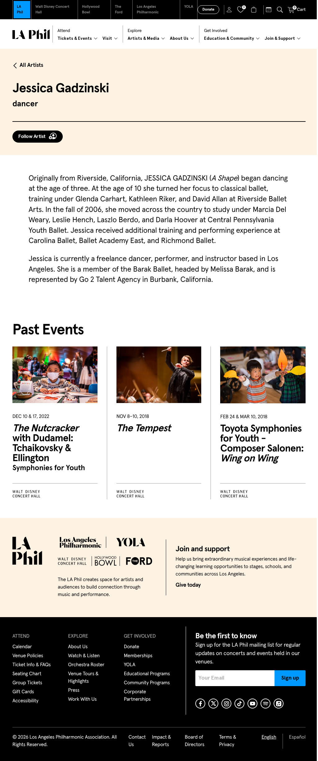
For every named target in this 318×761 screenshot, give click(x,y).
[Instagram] (226, 703)
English (268, 737)
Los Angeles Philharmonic (148, 9)
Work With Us (82, 699)
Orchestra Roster (86, 664)
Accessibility (25, 701)
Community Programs (147, 683)
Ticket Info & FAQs (31, 664)
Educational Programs (147, 674)
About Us (78, 646)
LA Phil (20, 9)
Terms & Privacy (227, 741)
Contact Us (137, 741)
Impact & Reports (161, 741)
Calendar (22, 646)
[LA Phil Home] (31, 34)
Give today (188, 585)
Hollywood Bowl (91, 9)
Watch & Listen (84, 655)
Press (73, 690)
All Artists (31, 65)
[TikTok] (239, 703)
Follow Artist (32, 136)
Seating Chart (26, 674)
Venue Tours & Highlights (83, 678)
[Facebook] (200, 703)
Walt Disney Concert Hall (52, 9)
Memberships (138, 655)
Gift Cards (23, 692)
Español (297, 737)
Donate (208, 9)
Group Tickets (27, 683)
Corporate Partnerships (137, 696)
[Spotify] (265, 703)
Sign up (290, 678)
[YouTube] (252, 703)
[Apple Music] (279, 703)
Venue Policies (27, 655)
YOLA (188, 7)
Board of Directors (194, 741)
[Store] (254, 9)
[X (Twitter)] (213, 703)
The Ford (119, 9)
